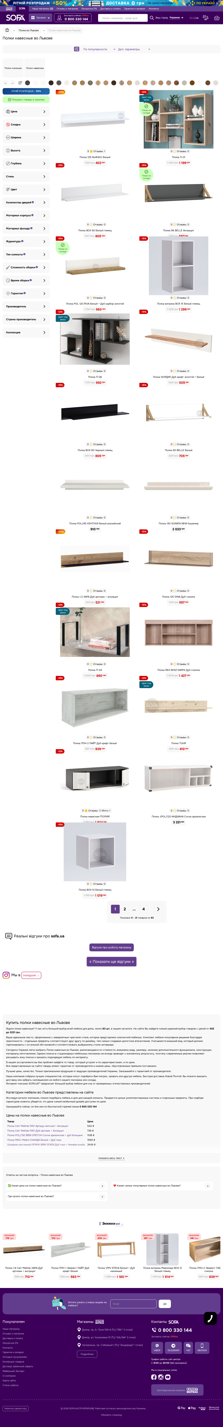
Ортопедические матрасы (171, 1390)
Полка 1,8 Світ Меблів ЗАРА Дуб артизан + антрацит (24, 1269)
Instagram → (31, 975)
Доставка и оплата (110, 8)
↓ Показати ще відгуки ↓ (111, 961)
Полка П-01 (178, 157)
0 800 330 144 (76, 19)
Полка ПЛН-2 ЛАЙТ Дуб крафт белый (95, 743)
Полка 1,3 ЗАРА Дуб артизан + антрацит (95, 596)
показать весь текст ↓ (111, 1158)
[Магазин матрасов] (9, 9)
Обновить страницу (111, 1415)
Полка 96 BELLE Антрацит (178, 230)
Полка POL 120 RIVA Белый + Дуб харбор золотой (95, 303)
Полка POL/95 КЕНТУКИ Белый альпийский (95, 523)
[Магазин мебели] (22, 8)
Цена (14, 111)
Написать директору (16, 1408)
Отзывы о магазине (67, 8)
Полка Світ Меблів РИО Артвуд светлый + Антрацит (37, 1126)
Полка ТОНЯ (178, 743)
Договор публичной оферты (18, 1366)
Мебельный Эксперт (13, 1371)
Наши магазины (42, 8)
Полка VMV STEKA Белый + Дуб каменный (116, 1269)
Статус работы (10, 1385)
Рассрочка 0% (89, 8)
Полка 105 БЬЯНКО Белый (95, 157)
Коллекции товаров (13, 1361)
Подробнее (87, 1354)
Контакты (154, 8)
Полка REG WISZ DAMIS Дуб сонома (178, 670)
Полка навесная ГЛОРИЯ (95, 816)
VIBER (157, 1350)
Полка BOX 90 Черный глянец (95, 450)
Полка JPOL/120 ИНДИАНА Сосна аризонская (179, 816)
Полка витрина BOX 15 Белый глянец (178, 303)
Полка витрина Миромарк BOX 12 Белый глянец (162, 1269)
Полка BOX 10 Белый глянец (95, 889)
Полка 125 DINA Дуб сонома (178, 596)
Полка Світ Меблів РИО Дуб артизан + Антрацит (35, 1130)
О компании (9, 1375)
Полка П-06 (95, 377)
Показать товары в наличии (28, 99)
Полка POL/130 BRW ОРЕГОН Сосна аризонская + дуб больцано (45, 1135)
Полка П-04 (95, 670)
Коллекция (13, 332)
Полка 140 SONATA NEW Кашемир (178, 523)
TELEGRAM (173, 1350)
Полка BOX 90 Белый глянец (95, 230)
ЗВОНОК (202, 1350)
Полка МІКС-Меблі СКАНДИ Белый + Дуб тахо (34, 1139)
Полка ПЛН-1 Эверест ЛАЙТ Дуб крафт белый (70, 1269)
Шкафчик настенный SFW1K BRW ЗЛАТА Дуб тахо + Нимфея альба (46, 1144)
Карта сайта (9, 1380)
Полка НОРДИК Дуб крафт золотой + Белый (178, 377)
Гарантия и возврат (134, 8)
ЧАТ (188, 1350)
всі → (119, 1224)
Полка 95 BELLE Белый (178, 450)
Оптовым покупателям (15, 1356)
